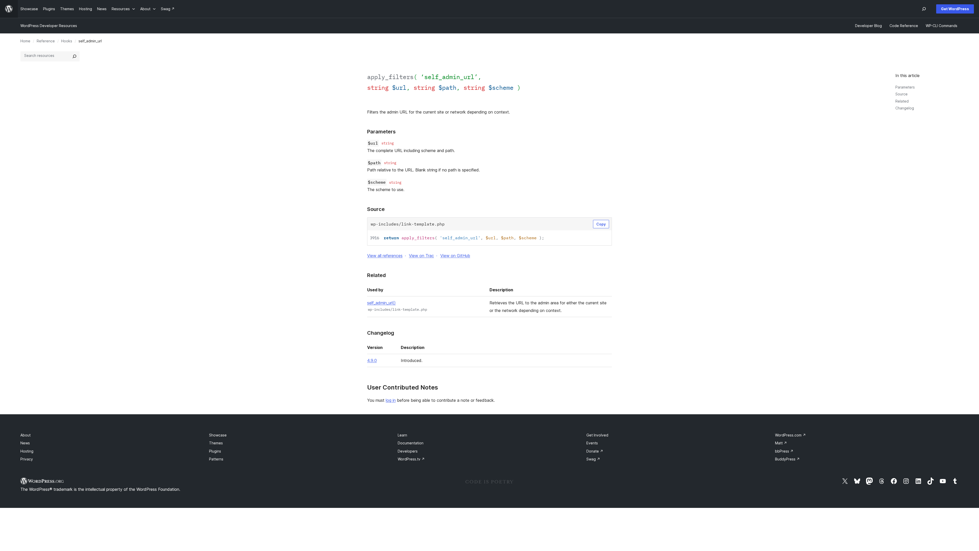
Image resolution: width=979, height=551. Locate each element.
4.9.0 (372, 360)
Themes (216, 443)
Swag (593, 459)
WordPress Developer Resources (48, 25)
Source (901, 94)
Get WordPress (955, 9)
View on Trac (421, 255)
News (25, 443)
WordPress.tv (411, 459)
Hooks (66, 41)
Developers (408, 451)
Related (902, 101)
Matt (781, 443)
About (25, 435)
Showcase (218, 435)
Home (25, 41)
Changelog (904, 108)
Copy (601, 224)
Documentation (410, 443)
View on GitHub (455, 255)
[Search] (74, 56)
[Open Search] (924, 9)
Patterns (216, 459)
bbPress (784, 451)
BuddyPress (787, 459)
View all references (385, 255)
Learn (402, 435)
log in (391, 400)
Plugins (215, 451)
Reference (46, 41)
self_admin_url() (381, 302)
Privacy (26, 459)
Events (592, 443)
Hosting (26, 451)
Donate (594, 451)
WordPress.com (790, 435)
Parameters (905, 87)
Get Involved (597, 435)
